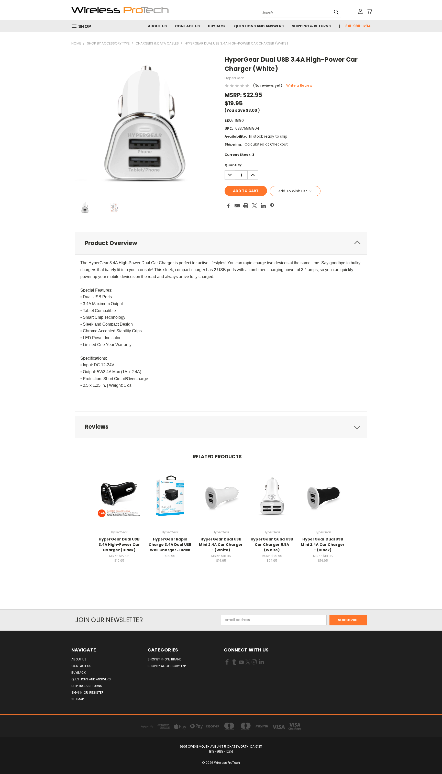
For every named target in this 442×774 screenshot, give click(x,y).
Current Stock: (239, 154)
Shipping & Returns (311, 26)
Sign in (77, 692)
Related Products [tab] (217, 456)
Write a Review (299, 85)
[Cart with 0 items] (369, 11)
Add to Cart (119, 500)
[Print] (245, 205)
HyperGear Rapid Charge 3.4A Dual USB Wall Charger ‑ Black (170, 544)
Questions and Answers (259, 26)
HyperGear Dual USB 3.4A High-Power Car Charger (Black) (119, 544)
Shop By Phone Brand (164, 659)
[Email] (237, 205)
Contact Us (187, 26)
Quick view (119, 491)
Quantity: (233, 165)
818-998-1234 (358, 26)
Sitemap (77, 699)
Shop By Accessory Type (167, 666)
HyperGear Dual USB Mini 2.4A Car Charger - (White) (221, 544)
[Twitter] (254, 205)
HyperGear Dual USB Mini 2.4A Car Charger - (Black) (323, 544)
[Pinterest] (271, 205)
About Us (157, 26)
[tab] (221, 243)
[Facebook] (228, 205)
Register (96, 692)
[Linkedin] (263, 205)
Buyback (217, 26)
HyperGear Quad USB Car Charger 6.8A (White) (272, 544)
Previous (428, 758)
